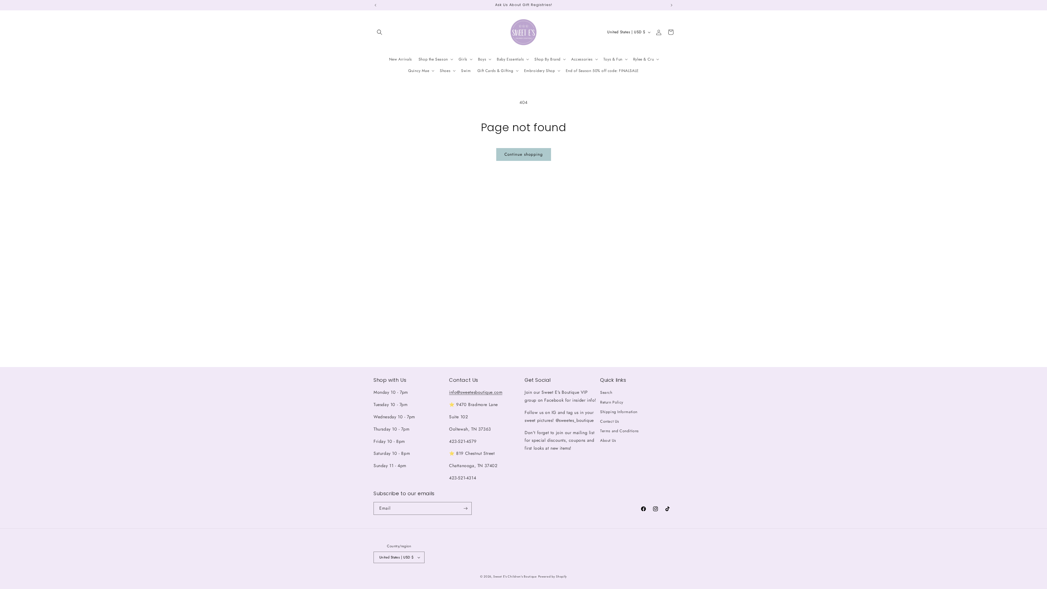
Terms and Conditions (619, 431)
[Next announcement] (672, 5)
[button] (380, 32)
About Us (608, 440)
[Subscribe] (465, 508)
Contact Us (609, 421)
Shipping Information (618, 411)
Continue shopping (523, 154)
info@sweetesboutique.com (475, 392)
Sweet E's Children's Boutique (515, 576)
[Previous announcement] (375, 5)
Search (606, 392)
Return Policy (611, 402)
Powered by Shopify (552, 576)
